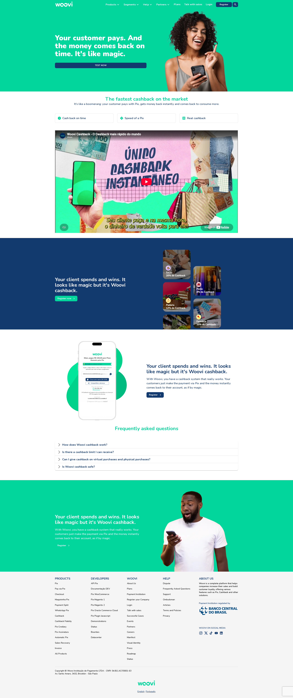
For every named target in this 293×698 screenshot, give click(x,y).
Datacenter (96, 637)
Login (209, 4)
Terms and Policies (172, 610)
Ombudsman (169, 599)
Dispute (166, 583)
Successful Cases (135, 615)
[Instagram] (201, 633)
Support (167, 594)
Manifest (131, 637)
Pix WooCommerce (100, 594)
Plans (177, 4)
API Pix (94, 583)
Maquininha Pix (62, 599)
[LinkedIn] (221, 633)
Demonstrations (98, 621)
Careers (130, 632)
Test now (101, 65)
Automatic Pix (61, 637)
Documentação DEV (100, 588)
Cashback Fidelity (63, 621)
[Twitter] (206, 633)
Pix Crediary (60, 626)
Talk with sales (193, 4)
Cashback (59, 615)
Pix (56, 583)
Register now (64, 298)
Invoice (58, 648)
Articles (166, 605)
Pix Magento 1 (98, 599)
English (141, 691)
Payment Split (61, 605)
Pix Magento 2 (98, 605)
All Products (61, 653)
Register (224, 4)
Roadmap (131, 653)
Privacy (166, 615)
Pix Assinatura (62, 632)
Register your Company (138, 599)
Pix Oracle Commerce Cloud (104, 610)
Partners (131, 626)
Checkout (59, 594)
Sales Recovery (62, 642)
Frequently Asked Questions (176, 588)
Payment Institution (136, 594)
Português (151, 691)
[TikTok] (211, 633)
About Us (131, 583)
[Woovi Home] (64, 4)
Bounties (95, 632)
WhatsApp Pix (62, 610)
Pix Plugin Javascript (100, 615)
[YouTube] (216, 633)
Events (130, 621)
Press (129, 648)
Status (94, 626)
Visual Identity (133, 642)
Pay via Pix (60, 588)
